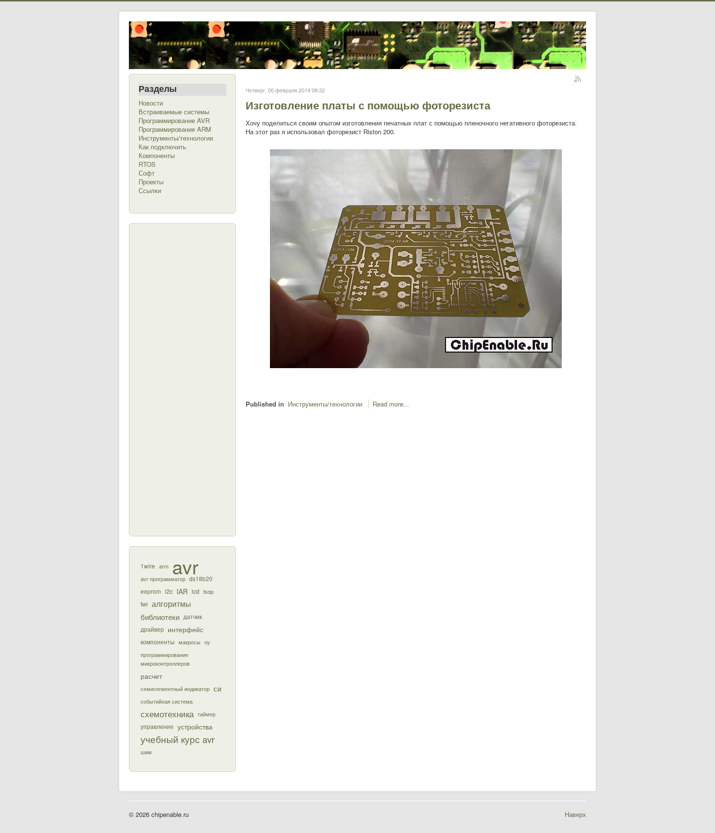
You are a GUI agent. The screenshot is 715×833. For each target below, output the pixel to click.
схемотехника (167, 714)
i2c (169, 591)
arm (163, 566)
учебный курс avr (177, 739)
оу (207, 642)
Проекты (151, 181)
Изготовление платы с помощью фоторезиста (368, 105)
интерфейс (185, 629)
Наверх (575, 814)
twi (144, 604)
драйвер (152, 629)
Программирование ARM (175, 129)
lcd (195, 591)
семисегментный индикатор (175, 688)
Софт (147, 173)
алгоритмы (171, 603)
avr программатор (163, 579)
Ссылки (150, 190)
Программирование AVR (174, 120)
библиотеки (160, 616)
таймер (206, 714)
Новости (151, 103)
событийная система (167, 701)
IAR (182, 591)
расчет (151, 676)
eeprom (151, 591)
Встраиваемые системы (174, 111)
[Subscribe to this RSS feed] (578, 80)
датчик (192, 616)
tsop (208, 591)
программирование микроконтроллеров (165, 659)
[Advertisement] (177, 379)
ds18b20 (201, 578)
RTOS (147, 164)
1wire (148, 566)
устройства (195, 726)
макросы (189, 642)
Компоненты (157, 155)
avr (185, 566)
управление (157, 726)
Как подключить (162, 146)
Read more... (391, 403)
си (217, 688)
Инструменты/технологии (176, 138)
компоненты (158, 642)
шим (146, 752)
